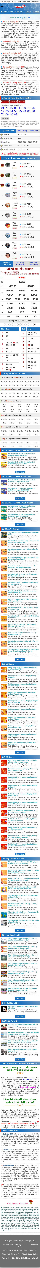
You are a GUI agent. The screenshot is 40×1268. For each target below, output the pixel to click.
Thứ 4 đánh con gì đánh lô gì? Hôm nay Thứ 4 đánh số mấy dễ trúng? (22, 956)
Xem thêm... (20, 472)
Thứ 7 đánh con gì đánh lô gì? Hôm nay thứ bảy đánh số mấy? (22, 981)
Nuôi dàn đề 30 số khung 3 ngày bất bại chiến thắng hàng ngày (22, 803)
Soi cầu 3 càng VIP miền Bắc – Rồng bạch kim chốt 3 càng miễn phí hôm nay (23, 650)
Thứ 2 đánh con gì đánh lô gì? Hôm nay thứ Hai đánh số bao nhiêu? (22, 939)
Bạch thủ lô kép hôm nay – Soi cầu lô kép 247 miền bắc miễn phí (23, 558)
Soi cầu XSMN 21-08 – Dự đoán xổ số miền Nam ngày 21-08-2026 (21, 515)
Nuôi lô (28, 12)
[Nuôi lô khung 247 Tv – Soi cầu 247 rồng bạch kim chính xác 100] (20, 6)
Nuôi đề (36, 12)
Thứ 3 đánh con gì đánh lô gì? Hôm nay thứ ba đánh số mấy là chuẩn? (22, 947)
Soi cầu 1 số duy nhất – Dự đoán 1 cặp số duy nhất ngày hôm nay (23, 541)
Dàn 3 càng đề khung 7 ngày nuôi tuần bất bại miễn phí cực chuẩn (22, 761)
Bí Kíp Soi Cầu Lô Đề (10, 1003)
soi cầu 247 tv (10, 1262)
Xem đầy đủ (5, 118)
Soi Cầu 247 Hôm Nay (10, 529)
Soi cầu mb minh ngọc (30, 1262)
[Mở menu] (2, 6)
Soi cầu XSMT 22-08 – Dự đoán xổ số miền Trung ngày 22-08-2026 (21, 480)
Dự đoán (12, 12)
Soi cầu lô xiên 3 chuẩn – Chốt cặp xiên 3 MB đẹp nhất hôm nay (23, 575)
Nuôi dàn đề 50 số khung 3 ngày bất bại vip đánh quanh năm (22, 828)
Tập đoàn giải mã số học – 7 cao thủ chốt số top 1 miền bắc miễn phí (23, 913)
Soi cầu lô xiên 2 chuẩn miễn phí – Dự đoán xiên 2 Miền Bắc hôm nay (22, 566)
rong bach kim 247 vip (17, 1262)
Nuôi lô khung (23, 1262)
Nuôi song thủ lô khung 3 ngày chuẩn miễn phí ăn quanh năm (22, 710)
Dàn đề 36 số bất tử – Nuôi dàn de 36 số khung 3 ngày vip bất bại (22, 811)
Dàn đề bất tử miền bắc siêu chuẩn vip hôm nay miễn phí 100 (22, 625)
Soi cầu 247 (36, 1262)
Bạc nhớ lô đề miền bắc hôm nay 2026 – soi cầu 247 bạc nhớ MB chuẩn (22, 887)
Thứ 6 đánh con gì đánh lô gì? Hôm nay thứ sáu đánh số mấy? (22, 972)
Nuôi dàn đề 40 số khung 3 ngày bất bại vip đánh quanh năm (22, 819)
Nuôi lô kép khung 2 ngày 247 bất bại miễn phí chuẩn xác (21, 693)
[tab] (8, 131)
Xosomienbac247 (20, 1264)
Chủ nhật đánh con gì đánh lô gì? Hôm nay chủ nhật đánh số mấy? (22, 989)
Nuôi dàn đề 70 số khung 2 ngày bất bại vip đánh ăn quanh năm (22, 845)
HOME (4, 12)
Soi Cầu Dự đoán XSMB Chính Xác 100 (17, 450)
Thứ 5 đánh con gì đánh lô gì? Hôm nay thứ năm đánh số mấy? (22, 964)
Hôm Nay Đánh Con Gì (11, 935)
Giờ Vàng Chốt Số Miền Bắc (13, 859)
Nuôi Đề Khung (8, 757)
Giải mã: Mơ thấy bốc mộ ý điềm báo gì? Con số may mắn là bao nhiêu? (23, 1041)
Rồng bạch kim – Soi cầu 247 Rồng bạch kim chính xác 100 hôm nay (23, 862)
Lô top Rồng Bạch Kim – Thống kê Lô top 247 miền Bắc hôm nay (23, 871)
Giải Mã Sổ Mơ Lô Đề (10, 1021)
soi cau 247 (21, 1211)
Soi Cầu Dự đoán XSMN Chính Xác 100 (17, 503)
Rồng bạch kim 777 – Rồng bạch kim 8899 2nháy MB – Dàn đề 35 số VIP (23, 879)
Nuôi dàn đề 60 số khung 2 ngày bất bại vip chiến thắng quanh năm (22, 836)
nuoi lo (30, 1217)
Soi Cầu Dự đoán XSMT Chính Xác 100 (17, 477)
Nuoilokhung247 (4, 1262)
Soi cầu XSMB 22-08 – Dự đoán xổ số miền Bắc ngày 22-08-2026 (21, 454)
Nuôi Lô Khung (8, 664)
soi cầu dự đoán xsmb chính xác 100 (16, 1124)
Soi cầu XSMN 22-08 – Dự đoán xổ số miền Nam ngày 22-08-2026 (21, 507)
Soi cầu (20, 12)
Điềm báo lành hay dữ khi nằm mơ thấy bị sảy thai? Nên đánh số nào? (23, 1033)
